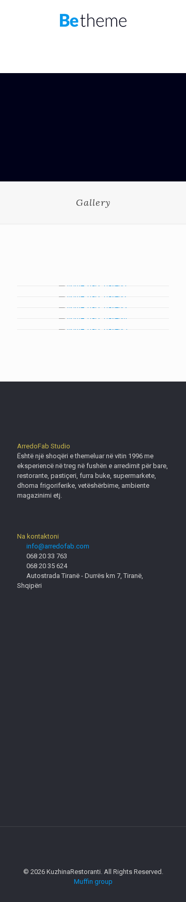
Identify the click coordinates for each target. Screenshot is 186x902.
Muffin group (93, 881)
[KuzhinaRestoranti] (93, 20)
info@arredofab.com (57, 546)
